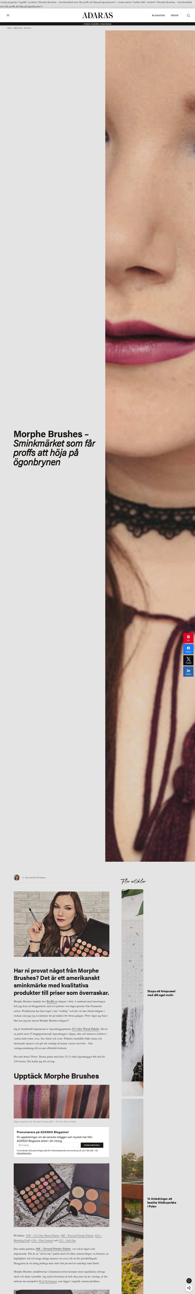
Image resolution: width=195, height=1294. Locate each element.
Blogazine (158, 15)
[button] (8, 15)
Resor (174, 15)
